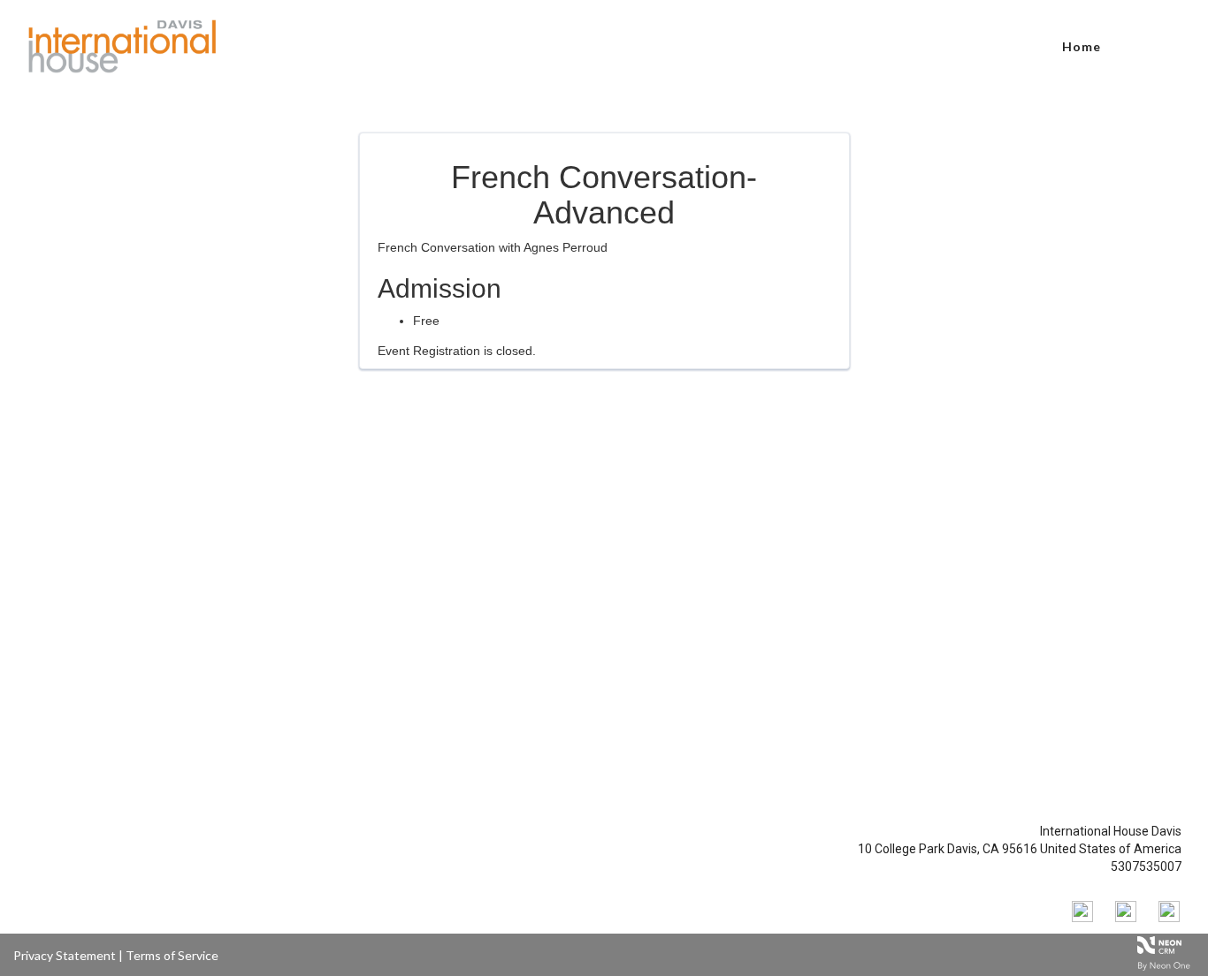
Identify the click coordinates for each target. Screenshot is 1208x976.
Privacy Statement (64, 955)
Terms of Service (172, 955)
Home (1081, 46)
